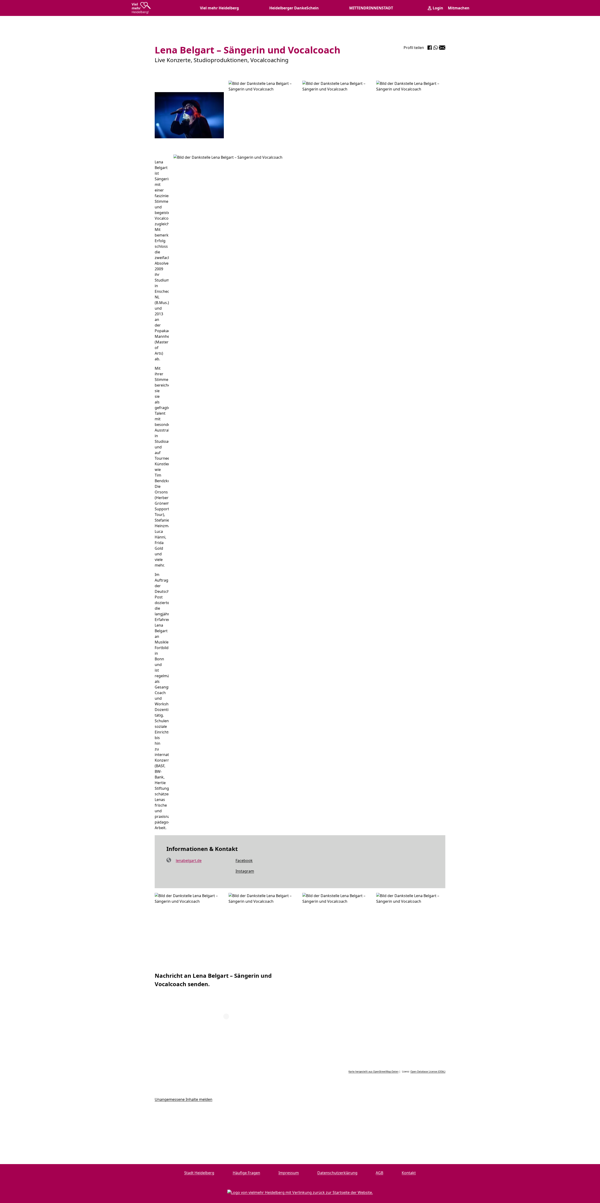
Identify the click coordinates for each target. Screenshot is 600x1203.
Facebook (239, 861)
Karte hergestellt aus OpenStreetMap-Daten (373, 1071)
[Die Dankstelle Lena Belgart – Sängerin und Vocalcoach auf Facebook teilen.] (430, 47)
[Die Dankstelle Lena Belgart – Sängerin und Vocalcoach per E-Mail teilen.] (442, 47)
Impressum (288, 1172)
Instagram (239, 871)
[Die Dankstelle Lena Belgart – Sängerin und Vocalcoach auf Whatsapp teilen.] (435, 47)
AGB (379, 1172)
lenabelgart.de (189, 860)
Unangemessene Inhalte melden (183, 1099)
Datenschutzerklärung (337, 1172)
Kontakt (409, 1172)
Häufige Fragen (246, 1172)
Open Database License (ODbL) (427, 1071)
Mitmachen (458, 8)
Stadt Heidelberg (199, 1172)
